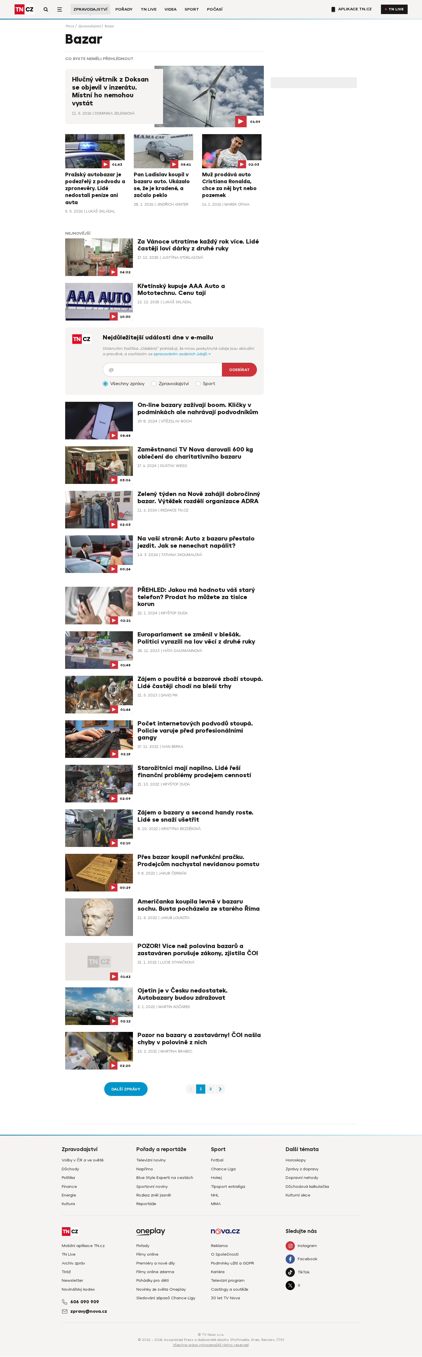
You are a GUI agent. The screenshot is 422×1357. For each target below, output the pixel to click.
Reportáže (146, 1203)
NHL (215, 1195)
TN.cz (69, 26)
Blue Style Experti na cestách (164, 1177)
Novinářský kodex (78, 1289)
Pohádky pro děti (152, 1280)
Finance (69, 1186)
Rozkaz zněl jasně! (153, 1195)
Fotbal (217, 1160)
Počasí (214, 9)
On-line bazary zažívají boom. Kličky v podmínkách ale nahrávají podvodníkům (198, 408)
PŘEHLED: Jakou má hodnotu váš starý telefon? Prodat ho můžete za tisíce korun (196, 597)
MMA (216, 1203)
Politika (68, 1177)
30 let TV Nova (225, 1298)
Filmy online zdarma (155, 1271)
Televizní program (228, 1280)
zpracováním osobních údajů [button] (181, 354)
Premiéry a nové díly (155, 1263)
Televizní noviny (151, 1160)
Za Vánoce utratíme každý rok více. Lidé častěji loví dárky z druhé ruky (198, 245)
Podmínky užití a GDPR (232, 1263)
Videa (170, 9)
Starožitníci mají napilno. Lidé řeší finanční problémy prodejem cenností (194, 771)
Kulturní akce (298, 1195)
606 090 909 (84, 1302)
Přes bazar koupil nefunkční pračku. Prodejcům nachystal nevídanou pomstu (198, 860)
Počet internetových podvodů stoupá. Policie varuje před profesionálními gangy (195, 730)
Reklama (219, 1245)
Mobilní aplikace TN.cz (83, 1245)
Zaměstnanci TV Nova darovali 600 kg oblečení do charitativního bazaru (195, 453)
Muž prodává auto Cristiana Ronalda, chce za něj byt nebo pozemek (229, 185)
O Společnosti (225, 1254)
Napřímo (144, 1169)
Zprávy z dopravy (302, 1169)
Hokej (216, 1177)
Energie (69, 1195)
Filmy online (147, 1254)
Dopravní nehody (302, 1177)
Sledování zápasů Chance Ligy (165, 1298)
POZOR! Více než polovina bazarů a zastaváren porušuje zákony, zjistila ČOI (198, 949)
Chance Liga (223, 1169)
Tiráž (66, 1271)
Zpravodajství (90, 9)
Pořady (124, 9)
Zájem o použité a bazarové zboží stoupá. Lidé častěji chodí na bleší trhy (200, 682)
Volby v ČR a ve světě (83, 1160)
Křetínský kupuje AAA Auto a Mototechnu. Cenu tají (181, 289)
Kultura (68, 1203)
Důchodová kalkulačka (307, 1186)
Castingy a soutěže (229, 1289)
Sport (192, 9)
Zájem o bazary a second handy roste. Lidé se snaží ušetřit (195, 816)
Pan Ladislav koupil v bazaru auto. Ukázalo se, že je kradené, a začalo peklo (162, 185)
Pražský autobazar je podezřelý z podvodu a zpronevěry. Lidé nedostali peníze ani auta (95, 188)
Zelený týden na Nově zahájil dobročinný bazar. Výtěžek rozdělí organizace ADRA (199, 497)
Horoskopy (296, 1160)
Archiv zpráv (73, 1263)
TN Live (148, 9)
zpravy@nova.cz (88, 1311)
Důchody (70, 1169)
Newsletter (72, 1280)
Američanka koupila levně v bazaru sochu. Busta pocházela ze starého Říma (199, 905)
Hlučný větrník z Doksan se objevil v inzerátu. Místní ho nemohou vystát (110, 91)
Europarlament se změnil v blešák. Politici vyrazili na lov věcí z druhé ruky (196, 638)
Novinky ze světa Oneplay (161, 1289)
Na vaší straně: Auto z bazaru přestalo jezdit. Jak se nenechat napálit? (196, 542)
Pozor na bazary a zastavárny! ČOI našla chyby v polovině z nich (199, 1038)
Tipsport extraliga (228, 1186)
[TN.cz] (24, 9)
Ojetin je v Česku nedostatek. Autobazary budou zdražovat (183, 994)
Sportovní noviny (152, 1186)
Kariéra (217, 1271)
